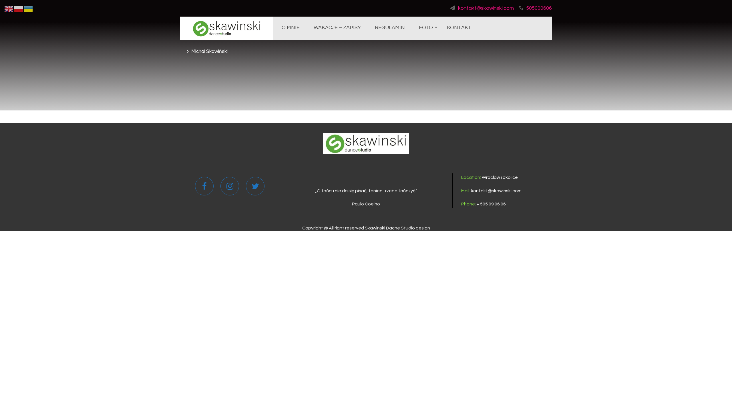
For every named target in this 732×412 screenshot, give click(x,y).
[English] (9, 8)
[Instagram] (229, 187)
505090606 (539, 8)
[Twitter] (255, 187)
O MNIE (291, 27)
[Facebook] (204, 187)
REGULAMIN (390, 27)
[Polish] (19, 8)
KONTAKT (459, 27)
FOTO (426, 27)
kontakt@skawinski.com (486, 8)
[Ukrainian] (28, 8)
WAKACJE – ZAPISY (337, 27)
